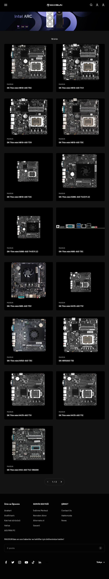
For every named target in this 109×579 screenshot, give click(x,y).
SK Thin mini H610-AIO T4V (71, 87)
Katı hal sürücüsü (12, 520)
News (64, 520)
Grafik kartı (9, 515)
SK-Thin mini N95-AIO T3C (71, 251)
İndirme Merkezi (40, 510)
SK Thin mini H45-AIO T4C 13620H (23, 469)
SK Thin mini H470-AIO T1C (71, 415)
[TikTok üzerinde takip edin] (33, 562)
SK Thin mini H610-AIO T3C (71, 142)
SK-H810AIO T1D (66, 360)
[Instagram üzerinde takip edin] (19, 562)
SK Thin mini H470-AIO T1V (71, 306)
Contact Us (66, 510)
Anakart (8, 510)
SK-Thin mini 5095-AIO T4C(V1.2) (74, 197)
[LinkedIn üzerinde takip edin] (40, 562)
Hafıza (7, 525)
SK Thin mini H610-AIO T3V (19, 142)
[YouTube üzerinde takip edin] (26, 562)
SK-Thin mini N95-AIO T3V (19, 306)
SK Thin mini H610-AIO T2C (19, 197)
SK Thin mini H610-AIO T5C (19, 87)
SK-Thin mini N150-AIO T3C (19, 360)
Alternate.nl (38, 520)
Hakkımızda (66, 515)
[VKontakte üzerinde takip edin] (47, 562)
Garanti (36, 525)
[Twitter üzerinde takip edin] (13, 562)
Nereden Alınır (40, 515)
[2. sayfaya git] (61, 481)
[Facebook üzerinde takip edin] (6, 562)
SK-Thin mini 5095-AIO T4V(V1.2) (22, 251)
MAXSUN (10, 84)
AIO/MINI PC (9, 530)
